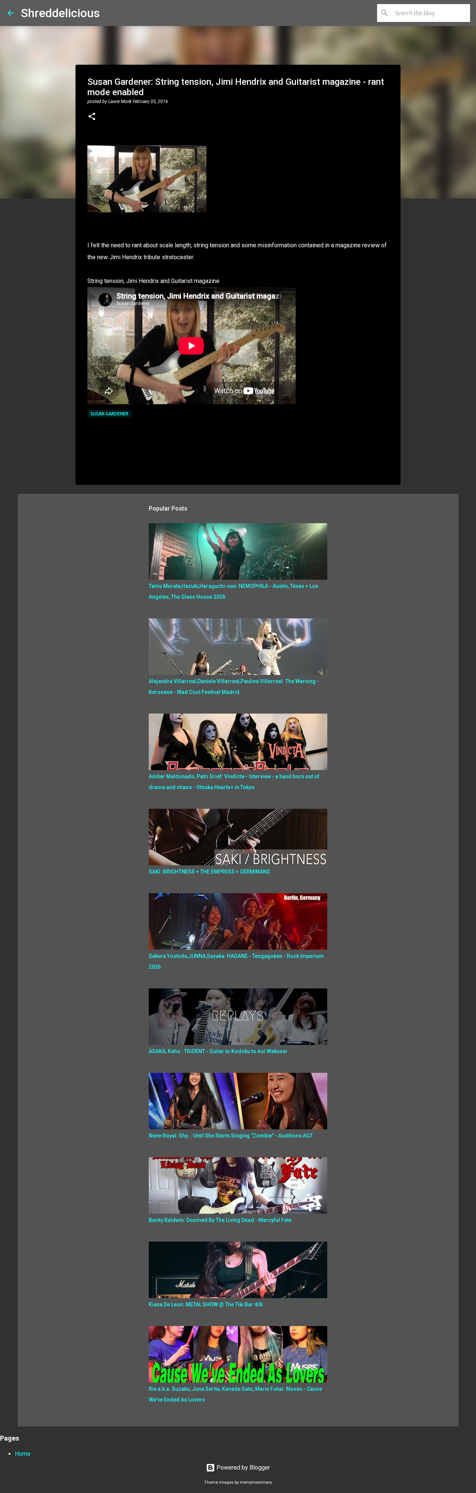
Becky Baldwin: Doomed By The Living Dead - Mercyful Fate (220, 1220)
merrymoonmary (256, 1482)
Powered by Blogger (242, 1467)
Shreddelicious (60, 13)
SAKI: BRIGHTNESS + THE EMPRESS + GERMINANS (209, 872)
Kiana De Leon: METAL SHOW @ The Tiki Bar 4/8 (205, 1304)
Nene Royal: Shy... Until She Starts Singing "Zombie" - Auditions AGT (231, 1136)
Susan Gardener (109, 413)
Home (22, 1453)
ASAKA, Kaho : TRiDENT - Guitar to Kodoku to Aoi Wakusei (218, 1051)
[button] (91, 117)
